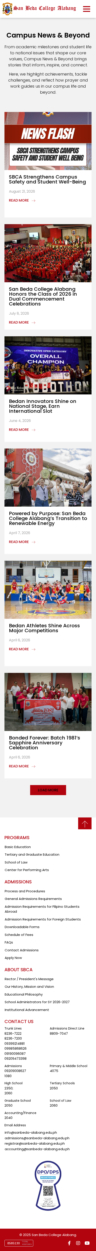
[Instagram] (78, 1243)
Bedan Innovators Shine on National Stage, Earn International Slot (42, 406)
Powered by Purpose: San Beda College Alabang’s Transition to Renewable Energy (48, 518)
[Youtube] (87, 1243)
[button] (48, 790)
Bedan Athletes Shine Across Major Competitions (44, 628)
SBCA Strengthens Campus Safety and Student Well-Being (47, 179)
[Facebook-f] (69, 1243)
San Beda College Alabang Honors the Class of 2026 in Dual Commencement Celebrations (43, 296)
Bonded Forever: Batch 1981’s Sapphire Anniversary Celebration (44, 742)
